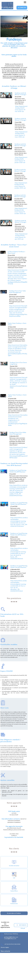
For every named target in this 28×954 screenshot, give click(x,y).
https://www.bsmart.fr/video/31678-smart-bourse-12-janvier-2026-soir (21, 159)
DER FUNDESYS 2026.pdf (22, 925)
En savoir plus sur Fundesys (14, 913)
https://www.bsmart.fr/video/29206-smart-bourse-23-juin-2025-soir (21, 236)
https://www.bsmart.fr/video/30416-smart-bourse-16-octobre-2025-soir (20, 185)
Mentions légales (5, 947)
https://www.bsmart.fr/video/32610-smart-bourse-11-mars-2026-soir (21, 134)
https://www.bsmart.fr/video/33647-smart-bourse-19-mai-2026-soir (21, 108)
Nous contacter (5, 951)
